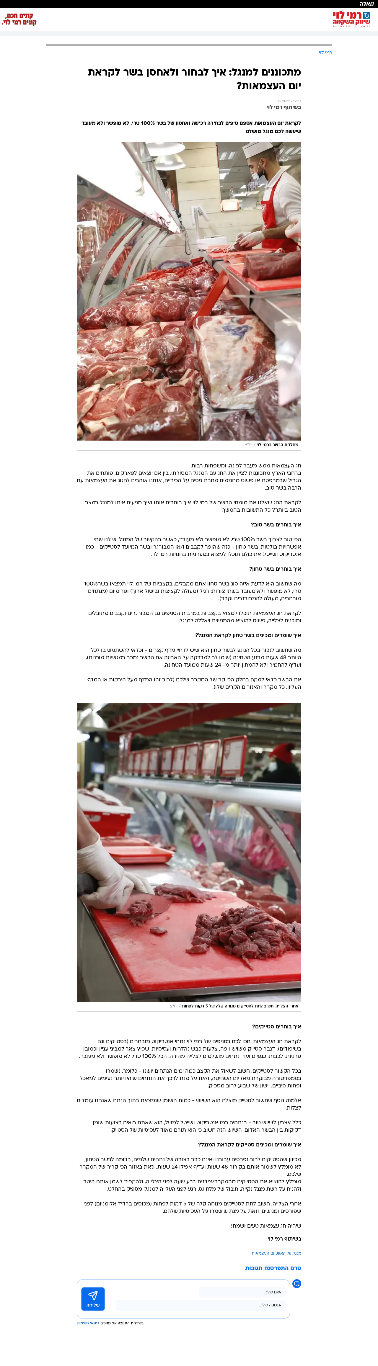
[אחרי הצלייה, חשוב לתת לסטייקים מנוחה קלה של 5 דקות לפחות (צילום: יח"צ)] (189, 857)
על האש (284, 1254)
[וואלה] (189, 3)
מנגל (297, 1254)
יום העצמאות (263, 1254)
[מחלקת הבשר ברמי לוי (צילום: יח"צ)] (189, 296)
